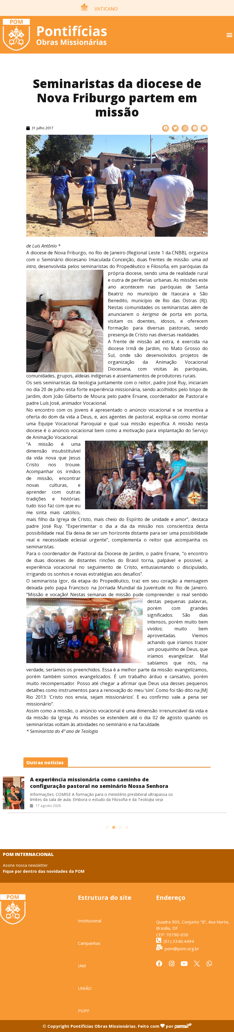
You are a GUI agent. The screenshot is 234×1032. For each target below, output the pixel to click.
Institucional (89, 920)
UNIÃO (85, 988)
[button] (229, 35)
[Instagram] (172, 963)
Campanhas (89, 943)
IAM (82, 965)
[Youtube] (184, 963)
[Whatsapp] (209, 963)
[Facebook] (159, 963)
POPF (83, 1010)
